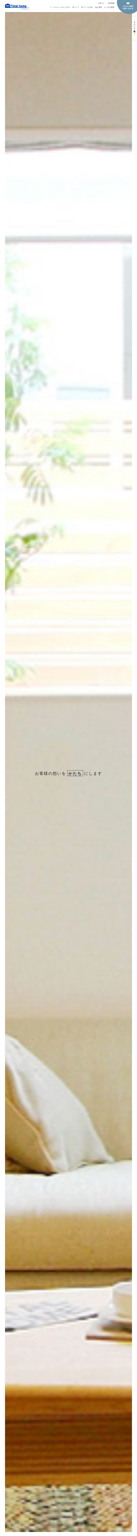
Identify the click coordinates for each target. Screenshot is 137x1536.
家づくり (75, 7)
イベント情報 (134, 28)
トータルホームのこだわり (60, 7)
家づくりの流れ (87, 7)
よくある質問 (109, 7)
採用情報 (111, 3)
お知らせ (101, 3)
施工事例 (98, 7)
